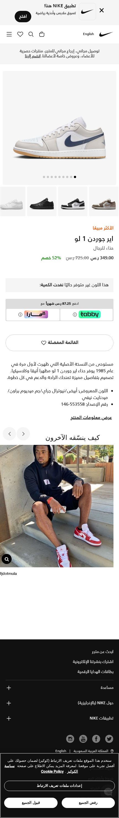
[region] (59, 785)
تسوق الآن (38, 53)
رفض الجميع (88, 802)
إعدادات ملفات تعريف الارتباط (59, 785)
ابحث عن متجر (102, 651)
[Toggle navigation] (9, 34)
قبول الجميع (31, 802)
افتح (23, 16)
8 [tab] (48, 177)
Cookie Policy (52, 771)
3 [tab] (67, 177)
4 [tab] (63, 177)
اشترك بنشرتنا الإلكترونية (93, 661)
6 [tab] (56, 177)
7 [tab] (52, 177)
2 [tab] (71, 177)
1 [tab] (75, 177)
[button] (94, 751)
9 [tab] (44, 177)
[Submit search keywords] (31, 34)
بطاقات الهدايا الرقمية (95, 671)
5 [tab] (59, 177)
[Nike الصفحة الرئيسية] (106, 34)
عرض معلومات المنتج (91, 418)
